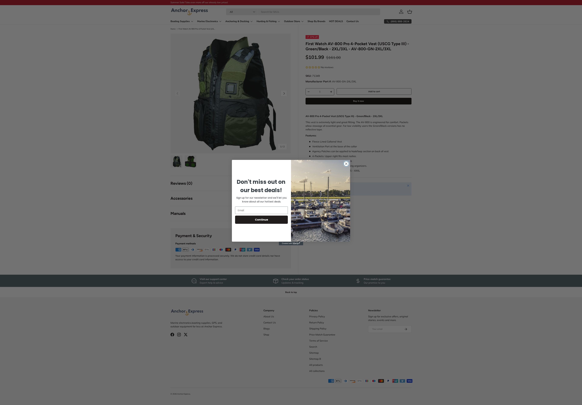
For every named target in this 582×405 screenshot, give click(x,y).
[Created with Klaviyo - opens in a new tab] (291, 243)
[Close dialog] (346, 163)
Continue (261, 220)
